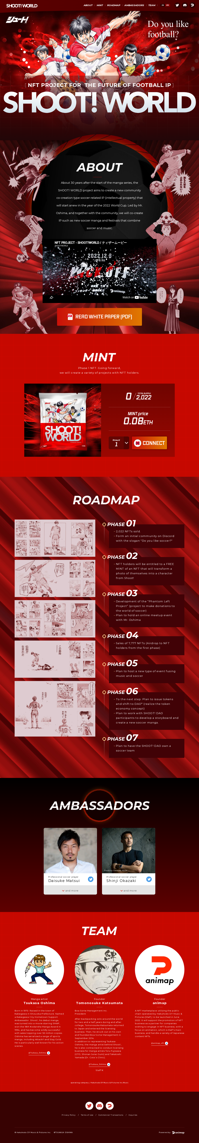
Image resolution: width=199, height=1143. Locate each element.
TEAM (151, 5)
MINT (100, 5)
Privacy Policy (69, 1115)
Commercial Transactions (110, 1115)
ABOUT (88, 5)
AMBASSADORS (134, 5)
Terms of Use (87, 1115)
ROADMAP (113, 5)
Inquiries (133, 1115)
